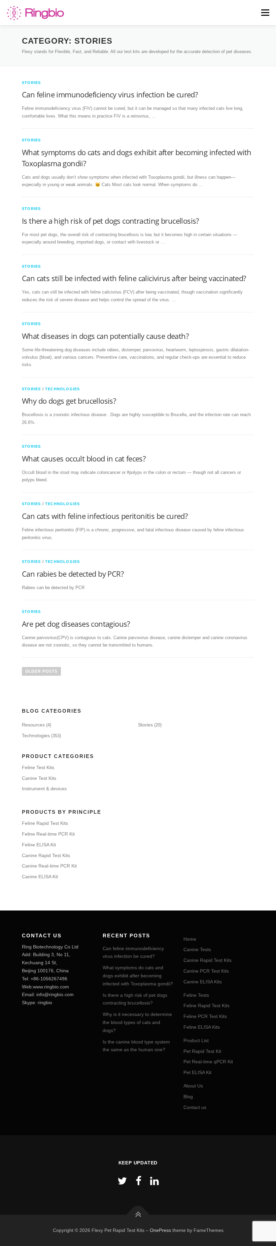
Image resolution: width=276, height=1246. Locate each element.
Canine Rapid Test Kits (46, 855)
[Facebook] (138, 1181)
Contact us (194, 1107)
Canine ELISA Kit (40, 876)
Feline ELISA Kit (39, 844)
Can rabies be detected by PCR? (73, 574)
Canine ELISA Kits (202, 981)
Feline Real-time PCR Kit (48, 834)
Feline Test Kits (38, 767)
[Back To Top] (138, 1215)
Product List (196, 1040)
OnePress (160, 1230)
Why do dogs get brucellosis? (69, 401)
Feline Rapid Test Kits (45, 823)
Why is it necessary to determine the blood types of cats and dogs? (137, 1022)
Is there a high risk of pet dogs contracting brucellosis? (110, 221)
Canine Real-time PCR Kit (49, 866)
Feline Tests (196, 995)
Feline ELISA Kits (201, 1027)
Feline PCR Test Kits (205, 1016)
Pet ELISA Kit (197, 1072)
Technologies (62, 389)
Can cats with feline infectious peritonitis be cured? (104, 516)
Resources (33, 724)
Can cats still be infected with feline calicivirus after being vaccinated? (134, 278)
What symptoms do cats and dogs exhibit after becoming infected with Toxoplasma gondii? (138, 975)
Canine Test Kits (39, 778)
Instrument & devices (44, 788)
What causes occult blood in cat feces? (83, 458)
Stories (31, 83)
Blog (188, 1096)
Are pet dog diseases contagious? (76, 624)
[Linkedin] (154, 1181)
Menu (264, 12)
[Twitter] (122, 1181)
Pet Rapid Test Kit (202, 1051)
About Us (193, 1085)
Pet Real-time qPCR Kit (208, 1061)
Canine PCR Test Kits (206, 971)
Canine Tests (197, 949)
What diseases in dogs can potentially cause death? (105, 336)
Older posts (41, 671)
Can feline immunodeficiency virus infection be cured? (110, 94)
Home (189, 939)
